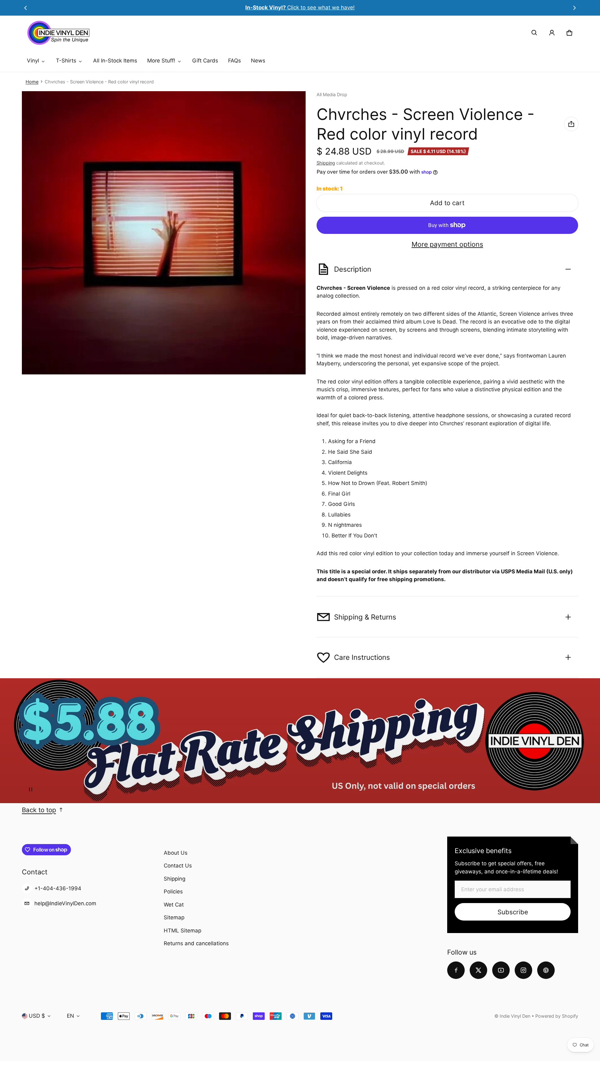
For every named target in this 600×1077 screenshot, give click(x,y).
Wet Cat (174, 905)
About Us (176, 853)
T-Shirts (66, 60)
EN (70, 1016)
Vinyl (33, 60)
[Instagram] (523, 970)
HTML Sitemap (182, 930)
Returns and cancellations (196, 943)
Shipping (326, 163)
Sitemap (174, 917)
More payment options (447, 244)
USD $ (37, 1016)
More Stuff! (161, 60)
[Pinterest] (546, 970)
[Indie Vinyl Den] (58, 33)
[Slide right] (574, 8)
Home (32, 81)
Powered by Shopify (556, 1016)
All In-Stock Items (115, 60)
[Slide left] (25, 8)
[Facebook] (456, 970)
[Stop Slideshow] (30, 789)
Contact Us (178, 865)
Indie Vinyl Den (516, 1016)
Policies (173, 891)
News (258, 60)
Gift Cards (205, 60)
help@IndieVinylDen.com (65, 903)
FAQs (234, 60)
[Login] (552, 33)
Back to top (39, 810)
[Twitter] (478, 970)
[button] (534, 33)
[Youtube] (501, 970)
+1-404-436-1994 (57, 888)
